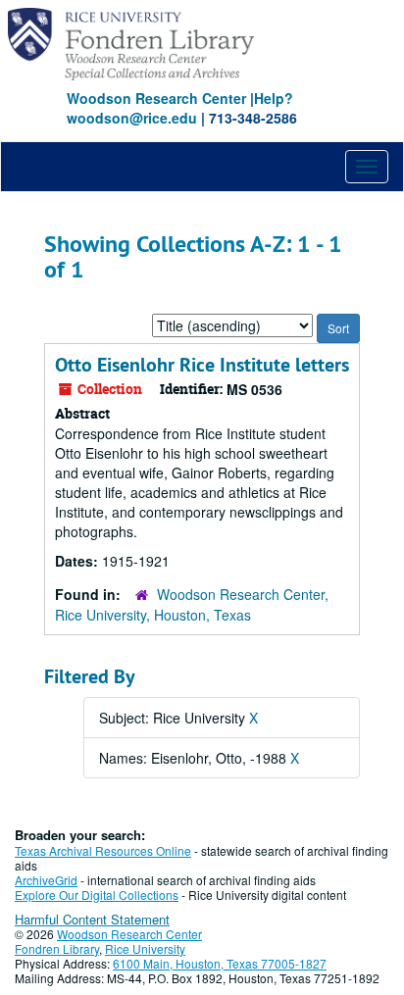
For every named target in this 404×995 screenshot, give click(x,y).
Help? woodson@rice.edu (180, 107)
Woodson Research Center (156, 98)
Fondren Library (57, 948)
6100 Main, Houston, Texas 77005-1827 (220, 963)
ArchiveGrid (46, 879)
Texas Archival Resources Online (103, 850)
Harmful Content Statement (92, 919)
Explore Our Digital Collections (96, 894)
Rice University (145, 948)
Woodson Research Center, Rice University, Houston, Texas (191, 604)
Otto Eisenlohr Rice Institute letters (202, 364)
